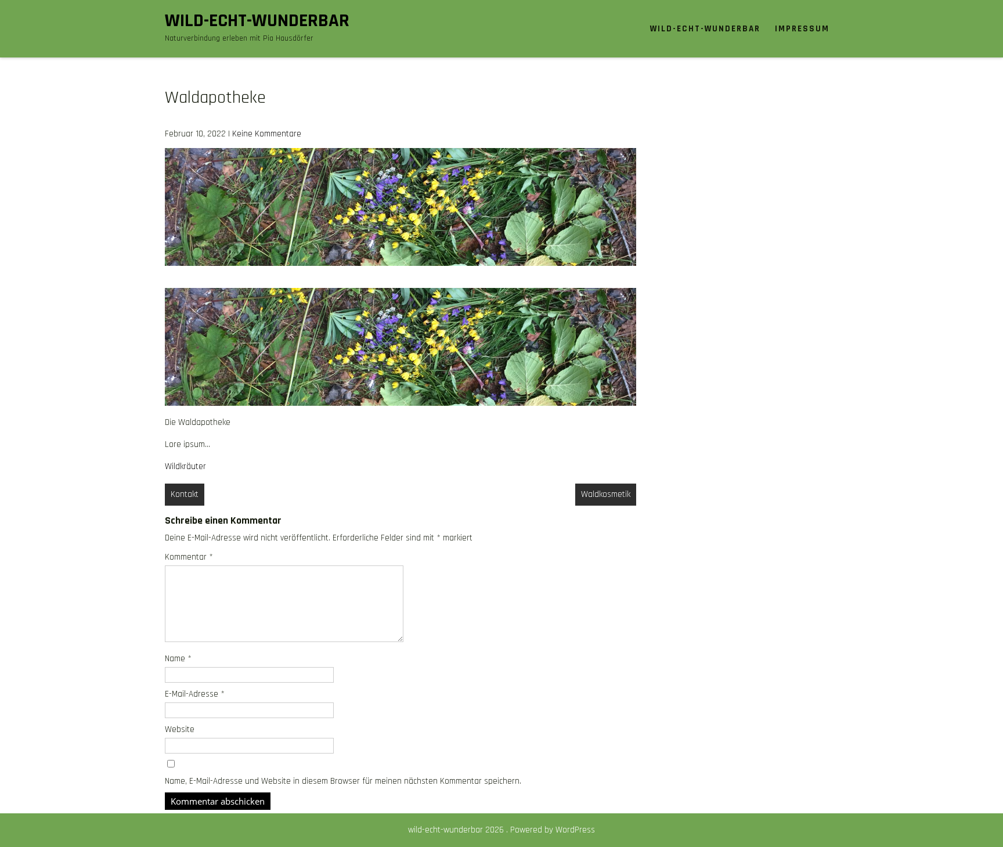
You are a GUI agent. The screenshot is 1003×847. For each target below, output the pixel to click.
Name (178, 658)
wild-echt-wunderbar (257, 21)
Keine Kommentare (266, 133)
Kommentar (189, 557)
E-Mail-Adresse (195, 694)
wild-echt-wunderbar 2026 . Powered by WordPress (501, 829)
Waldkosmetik (605, 494)
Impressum (802, 28)
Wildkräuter (185, 466)
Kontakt (185, 494)
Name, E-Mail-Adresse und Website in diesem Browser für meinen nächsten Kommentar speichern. (343, 781)
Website (179, 729)
